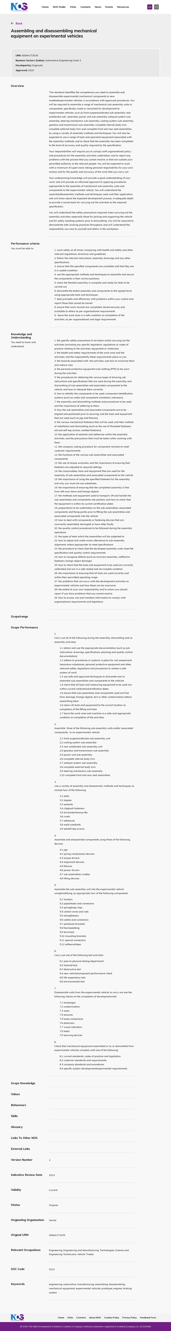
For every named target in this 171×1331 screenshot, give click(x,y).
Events (109, 6)
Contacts (85, 6)
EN (149, 7)
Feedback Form (148, 1317)
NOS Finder (59, 6)
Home (45, 6)
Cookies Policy (111, 1317)
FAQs (73, 6)
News (98, 6)
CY (156, 7)
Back (19, 23)
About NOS (95, 1317)
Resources (123, 6)
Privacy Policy (129, 1317)
